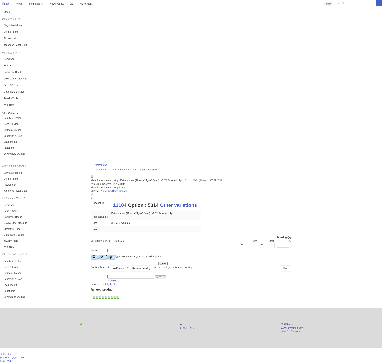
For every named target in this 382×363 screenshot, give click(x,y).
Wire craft (9, 105)
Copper (123, 191)
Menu (7, 11)
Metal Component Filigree (144, 169)
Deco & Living (11, 124)
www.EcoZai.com (290, 331)
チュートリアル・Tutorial (13, 357)
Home (19, 4)
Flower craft (10, 38)
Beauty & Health (12, 118)
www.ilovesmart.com (292, 328)
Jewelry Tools (11, 98)
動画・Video (6, 361)
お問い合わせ (187, 328)
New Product (57, 4)
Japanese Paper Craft (15, 45)
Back (286, 268)
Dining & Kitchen (12, 130)
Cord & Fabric (11, 32)
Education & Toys (13, 136)
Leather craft (10, 142)
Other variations (178, 205)
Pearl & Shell (11, 65)
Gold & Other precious (15, 78)
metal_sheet (108, 284)
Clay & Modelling (13, 25)
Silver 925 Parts (12, 85)
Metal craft (101, 165)
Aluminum (106, 191)
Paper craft (9, 148)
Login (328, 4)
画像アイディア (8, 354)
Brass (115, 191)
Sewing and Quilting (14, 154)
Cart (72, 4)
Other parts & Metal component (112, 169)
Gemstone (9, 59)
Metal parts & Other (14, 91)
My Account (86, 4)
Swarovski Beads (13, 72)
